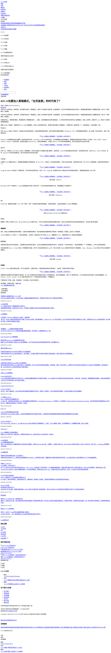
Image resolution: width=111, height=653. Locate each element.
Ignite (2, 520)
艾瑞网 (39, 627)
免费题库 (42, 25)
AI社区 (6, 85)
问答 (7, 29)
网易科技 (13, 627)
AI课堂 (3, 17)
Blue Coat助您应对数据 (10, 399)
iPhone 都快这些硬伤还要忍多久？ (13, 477)
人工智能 (3, 397)
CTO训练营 (21, 584)
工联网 (65, 627)
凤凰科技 (18, 627)
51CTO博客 (7, 580)
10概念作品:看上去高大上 (13, 306)
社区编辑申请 (4, 94)
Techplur (17, 576)
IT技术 (30, 25)
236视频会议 (75, 627)
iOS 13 (2, 285)
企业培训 (3, 13)
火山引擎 (102, 627)
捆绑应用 (5, 452)
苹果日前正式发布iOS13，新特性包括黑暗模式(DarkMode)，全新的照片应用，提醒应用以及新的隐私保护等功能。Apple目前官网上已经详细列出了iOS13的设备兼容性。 (49, 457)
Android (5, 373)
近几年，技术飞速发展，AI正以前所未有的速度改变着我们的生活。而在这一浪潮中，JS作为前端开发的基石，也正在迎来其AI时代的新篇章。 (42, 391)
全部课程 (3, 25)
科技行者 (29, 627)
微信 (2, 508)
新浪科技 (3, 627)
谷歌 (2, 373)
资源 (4, 29)
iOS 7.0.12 (6, 508)
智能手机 (12, 285)
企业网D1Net (88, 627)
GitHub (3, 359)
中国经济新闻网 (54, 627)
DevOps (11, 386)
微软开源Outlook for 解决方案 (13, 340)
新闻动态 (6, 593)
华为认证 (20, 25)
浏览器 (5, 348)
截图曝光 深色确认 (9, 432)
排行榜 (10, 23)
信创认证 (15, 25)
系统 (6, 440)
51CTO (6, 576)
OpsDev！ (7, 376)
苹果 (6, 304)
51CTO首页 (4, 1)
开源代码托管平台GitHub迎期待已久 (16, 351)
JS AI (6, 389)
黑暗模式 (7, 285)
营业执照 (3, 620)
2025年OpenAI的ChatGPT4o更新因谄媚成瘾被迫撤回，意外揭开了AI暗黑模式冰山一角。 (26, 331)
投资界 (94, 627)
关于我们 (6, 591)
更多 (8, 542)
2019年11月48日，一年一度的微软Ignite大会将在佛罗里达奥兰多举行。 (21, 514)
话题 (5, 83)
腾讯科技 (8, 627)
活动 (5, 89)
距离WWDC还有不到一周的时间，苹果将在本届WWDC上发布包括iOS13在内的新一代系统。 (27, 434)
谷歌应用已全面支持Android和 (13, 363)
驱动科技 (24, 627)
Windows (9, 348)
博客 (2, 3)
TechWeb (34, 627)
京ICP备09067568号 (11, 611)
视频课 (3, 23)
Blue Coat (3, 408)
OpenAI (3, 337)
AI (6, 429)
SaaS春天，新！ (8, 465)
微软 (2, 348)
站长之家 (43, 627)
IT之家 (61, 627)
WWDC (7, 386)
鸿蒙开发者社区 (5, 15)
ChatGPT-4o (8, 337)
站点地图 (6, 595)
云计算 (5, 475)
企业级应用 (10, 475)
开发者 (9, 359)
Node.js (4, 429)
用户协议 (6, 600)
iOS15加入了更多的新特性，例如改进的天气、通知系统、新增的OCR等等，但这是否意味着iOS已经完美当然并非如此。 (35, 479)
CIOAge (10, 576)
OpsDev (3, 386)
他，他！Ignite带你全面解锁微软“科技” (15, 512)
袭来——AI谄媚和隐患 (12, 329)
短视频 (14, 23)
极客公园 (18, 283)
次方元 (98, 627)
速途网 (48, 627)
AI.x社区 (27, 580)
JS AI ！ (6, 421)
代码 (6, 359)
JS (1, 429)
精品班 (3, 7)
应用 (4, 440)
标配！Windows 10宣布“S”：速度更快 (15, 317)
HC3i (13, 576)
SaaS (2, 475)
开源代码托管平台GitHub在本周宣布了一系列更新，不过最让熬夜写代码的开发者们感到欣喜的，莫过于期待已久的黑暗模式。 (37, 353)
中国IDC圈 (82, 627)
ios (1, 314)
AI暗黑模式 (14, 337)
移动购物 (3, 495)
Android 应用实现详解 (9, 412)
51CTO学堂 (7, 584)
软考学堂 (22, 23)
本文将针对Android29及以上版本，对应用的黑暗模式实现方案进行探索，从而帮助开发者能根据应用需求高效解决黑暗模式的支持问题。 (40, 414)
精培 (11, 584)
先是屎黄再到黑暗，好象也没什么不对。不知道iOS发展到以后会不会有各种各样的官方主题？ (28, 308)
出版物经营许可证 (11, 620)
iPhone (3, 485)
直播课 (18, 23)
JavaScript (8, 397)
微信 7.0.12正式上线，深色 (12, 498)
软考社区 (3, 9)
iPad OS (9, 463)
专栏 (12, 29)
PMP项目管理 (36, 25)
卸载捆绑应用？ (7, 442)
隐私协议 (6, 602)
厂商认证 (25, 25)
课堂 (9, 29)
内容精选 (6, 79)
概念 (6, 314)
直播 (15, 29)
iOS (2, 304)
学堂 (2, 5)
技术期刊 (6, 87)
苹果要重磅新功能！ (11, 296)
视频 (5, 81)
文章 (2, 29)
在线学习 (3, 27)
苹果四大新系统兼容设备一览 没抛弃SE (12, 455)
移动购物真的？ (8, 487)
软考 (11, 25)
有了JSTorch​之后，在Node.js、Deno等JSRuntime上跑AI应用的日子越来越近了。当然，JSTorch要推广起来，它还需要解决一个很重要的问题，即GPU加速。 (45, 423)
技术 (7, 520)
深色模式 (11, 508)
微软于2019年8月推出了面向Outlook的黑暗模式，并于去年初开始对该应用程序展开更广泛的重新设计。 (30, 342)
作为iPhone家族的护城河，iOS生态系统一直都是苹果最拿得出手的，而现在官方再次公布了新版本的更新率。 (32, 298)
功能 (4, 304)
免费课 (3, 11)
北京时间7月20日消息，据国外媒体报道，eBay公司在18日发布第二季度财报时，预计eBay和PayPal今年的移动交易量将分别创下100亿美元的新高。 (43, 489)
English (6, 598)
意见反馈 (6, 597)
